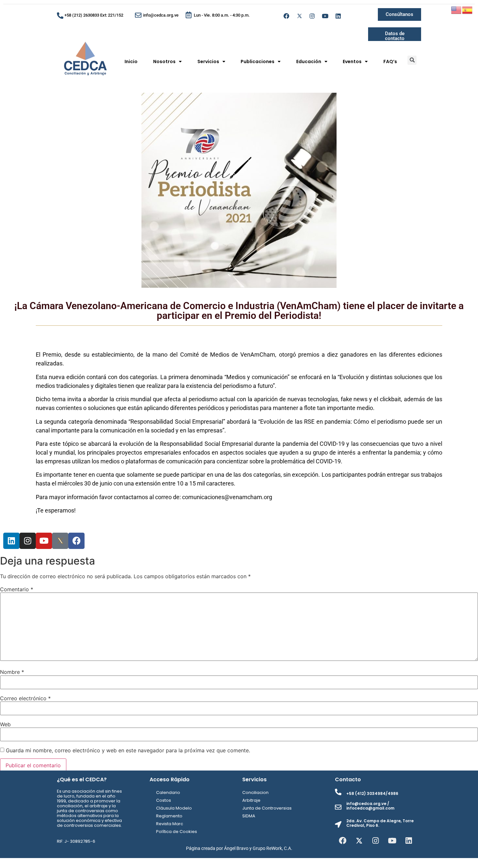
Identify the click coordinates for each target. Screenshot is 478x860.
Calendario (168, 792)
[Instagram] (312, 15)
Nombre (12, 672)
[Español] (467, 9)
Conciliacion (255, 792)
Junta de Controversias (267, 808)
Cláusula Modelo (174, 808)
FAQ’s (390, 61)
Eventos (352, 61)
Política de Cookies (176, 831)
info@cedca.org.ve (161, 15)
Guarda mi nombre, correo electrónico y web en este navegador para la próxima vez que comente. (128, 750)
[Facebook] (286, 15)
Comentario (16, 589)
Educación (308, 61)
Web (5, 724)
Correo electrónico (25, 698)
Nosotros (164, 61)
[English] (456, 9)
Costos (163, 800)
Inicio (131, 61)
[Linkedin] (338, 15)
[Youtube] (325, 15)
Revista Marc (169, 824)
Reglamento (169, 816)
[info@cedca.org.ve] (138, 15)
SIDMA (248, 816)
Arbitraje (251, 800)
